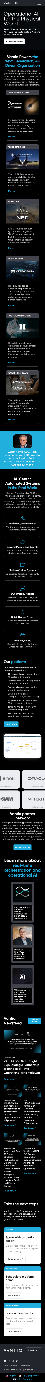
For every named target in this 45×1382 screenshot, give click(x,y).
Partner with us (22, 847)
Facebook (9, 1361)
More (11, 136)
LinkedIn (17, 1361)
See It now (13, 1295)
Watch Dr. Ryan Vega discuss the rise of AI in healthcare (19, 954)
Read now (9, 1079)
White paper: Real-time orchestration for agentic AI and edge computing (20, 995)
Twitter (13, 1361)
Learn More (13, 1331)
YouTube (5, 1361)
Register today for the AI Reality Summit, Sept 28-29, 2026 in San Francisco (21, 912)
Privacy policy (26, 1365)
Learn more (11, 724)
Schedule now (14, 1259)
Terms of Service (10, 1365)
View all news (34, 1020)
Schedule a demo (14, 41)
